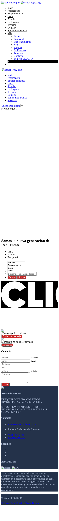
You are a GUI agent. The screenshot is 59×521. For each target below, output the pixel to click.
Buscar (12, 277)
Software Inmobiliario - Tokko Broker (20, 503)
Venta (10, 16)
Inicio (10, 8)
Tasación (12, 25)
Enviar (5, 384)
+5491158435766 (16, 437)
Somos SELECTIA (17, 30)
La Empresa (14, 22)
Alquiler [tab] (12, 254)
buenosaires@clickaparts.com (22, 424)
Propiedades (14, 10)
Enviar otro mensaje (12, 336)
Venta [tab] (10, 251)
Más (10, 33)
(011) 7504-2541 (16, 434)
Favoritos (12, 100)
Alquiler (12, 19)
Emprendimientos (16, 13)
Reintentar (7, 345)
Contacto (12, 27)
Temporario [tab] (13, 257)
